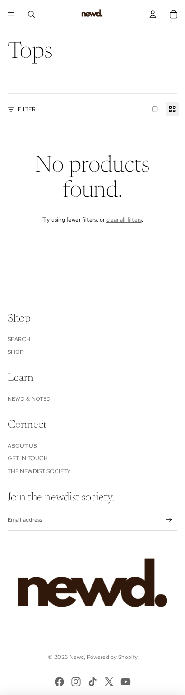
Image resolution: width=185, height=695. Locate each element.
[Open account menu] (152, 14)
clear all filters (124, 219)
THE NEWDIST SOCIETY (39, 471)
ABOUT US (22, 446)
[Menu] (11, 14)
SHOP (16, 352)
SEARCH (19, 339)
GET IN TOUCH (28, 458)
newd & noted (29, 399)
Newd (76, 657)
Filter (27, 109)
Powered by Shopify (112, 657)
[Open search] (31, 14)
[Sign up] (169, 520)
